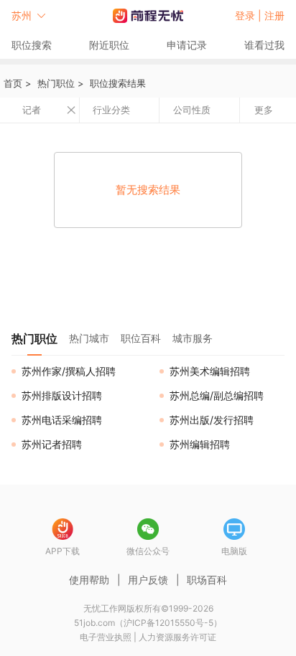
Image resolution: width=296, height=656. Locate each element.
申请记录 (187, 45)
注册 (274, 15)
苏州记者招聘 (52, 444)
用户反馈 (148, 580)
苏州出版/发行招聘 (212, 420)
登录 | (249, 15)
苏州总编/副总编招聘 (217, 395)
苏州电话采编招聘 (62, 420)
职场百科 (207, 580)
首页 (13, 83)
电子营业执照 (105, 637)
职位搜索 (31, 45)
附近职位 (109, 45)
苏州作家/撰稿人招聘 (69, 371)
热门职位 (56, 83)
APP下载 (62, 551)
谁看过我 (264, 45)
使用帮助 (89, 580)
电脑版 (234, 551)
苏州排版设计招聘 (62, 395)
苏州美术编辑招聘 (210, 371)
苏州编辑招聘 (200, 444)
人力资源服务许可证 (177, 637)
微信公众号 (148, 551)
